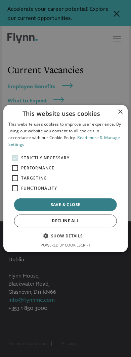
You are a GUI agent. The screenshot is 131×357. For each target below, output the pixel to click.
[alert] (65, 178)
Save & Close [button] (66, 204)
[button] (65, 235)
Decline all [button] (65, 221)
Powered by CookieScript (66, 245)
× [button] (120, 112)
